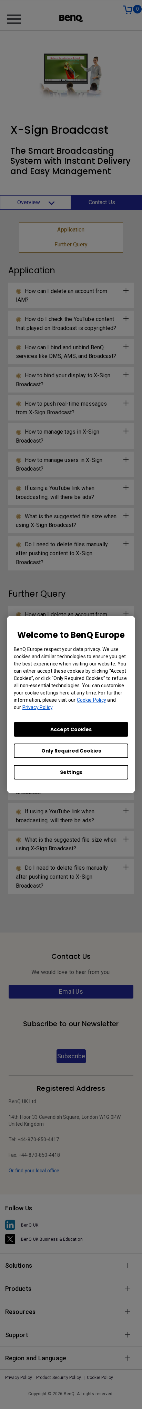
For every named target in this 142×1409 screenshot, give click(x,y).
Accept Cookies (71, 729)
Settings (71, 772)
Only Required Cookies (71, 750)
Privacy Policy (37, 707)
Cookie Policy (91, 700)
